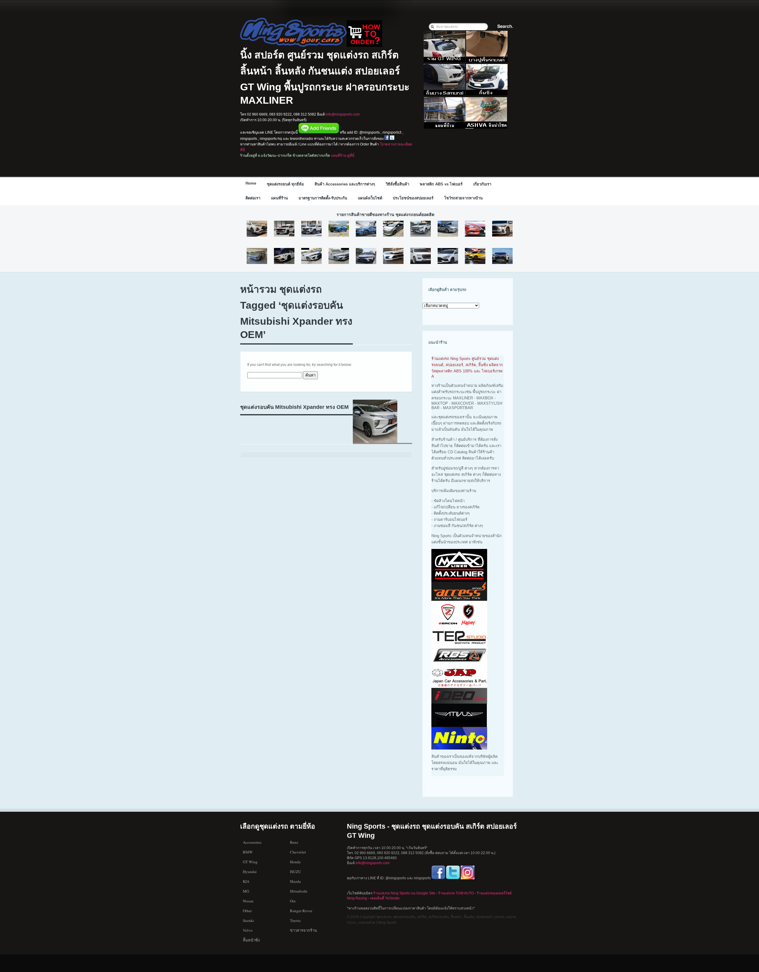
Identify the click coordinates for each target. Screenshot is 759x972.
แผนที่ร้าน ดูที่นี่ (342, 155)
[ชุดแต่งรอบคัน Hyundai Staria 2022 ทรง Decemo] (448, 229)
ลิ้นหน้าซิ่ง (251, 940)
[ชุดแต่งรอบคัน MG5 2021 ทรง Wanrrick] (475, 256)
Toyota (295, 920)
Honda (295, 861)
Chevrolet (298, 852)
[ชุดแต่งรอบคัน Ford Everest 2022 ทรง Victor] (366, 229)
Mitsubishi (298, 891)
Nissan (248, 901)
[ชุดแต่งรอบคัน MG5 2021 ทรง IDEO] (448, 256)
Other (247, 910)
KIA (246, 881)
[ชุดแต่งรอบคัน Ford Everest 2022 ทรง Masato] (339, 229)
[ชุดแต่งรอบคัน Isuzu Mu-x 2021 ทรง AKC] (420, 229)
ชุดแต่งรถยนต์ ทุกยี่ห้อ (285, 184)
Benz (294, 842)
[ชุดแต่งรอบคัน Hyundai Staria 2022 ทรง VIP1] (393, 229)
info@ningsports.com (343, 114)
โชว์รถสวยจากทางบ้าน (463, 198)
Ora (293, 901)
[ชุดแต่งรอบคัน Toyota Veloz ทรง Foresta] (257, 229)
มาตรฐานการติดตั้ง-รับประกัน (323, 198)
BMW (248, 852)
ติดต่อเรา (252, 198)
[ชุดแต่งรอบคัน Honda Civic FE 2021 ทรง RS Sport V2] (311, 256)
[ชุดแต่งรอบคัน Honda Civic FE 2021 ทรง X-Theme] (393, 256)
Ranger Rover (301, 910)
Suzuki (248, 920)
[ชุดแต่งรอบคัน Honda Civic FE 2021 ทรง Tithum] (366, 256)
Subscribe (512, 183)
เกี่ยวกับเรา (482, 184)
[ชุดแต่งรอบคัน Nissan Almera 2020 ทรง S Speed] (475, 229)
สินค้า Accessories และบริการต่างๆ (345, 184)
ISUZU (295, 871)
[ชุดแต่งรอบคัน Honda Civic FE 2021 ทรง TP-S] (284, 256)
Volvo (248, 930)
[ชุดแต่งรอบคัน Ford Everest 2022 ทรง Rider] (284, 229)
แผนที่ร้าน (279, 198)
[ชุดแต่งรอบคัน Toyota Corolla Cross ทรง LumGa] (502, 256)
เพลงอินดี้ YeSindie (385, 898)
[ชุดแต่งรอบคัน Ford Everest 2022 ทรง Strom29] (311, 229)
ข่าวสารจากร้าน (303, 930)
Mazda (295, 881)
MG (246, 891)
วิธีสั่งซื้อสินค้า (397, 184)
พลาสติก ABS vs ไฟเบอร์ (441, 184)
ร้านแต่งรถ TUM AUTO (456, 893)
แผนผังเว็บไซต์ (370, 198)
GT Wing (250, 861)
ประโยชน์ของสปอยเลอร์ (413, 198)
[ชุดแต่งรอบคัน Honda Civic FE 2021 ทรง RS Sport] (339, 256)
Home (250, 183)
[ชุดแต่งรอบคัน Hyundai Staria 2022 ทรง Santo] (257, 256)
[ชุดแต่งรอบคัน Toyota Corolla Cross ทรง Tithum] (502, 229)
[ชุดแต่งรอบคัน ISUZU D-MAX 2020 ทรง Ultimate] (420, 256)
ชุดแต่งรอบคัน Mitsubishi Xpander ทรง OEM (294, 407)
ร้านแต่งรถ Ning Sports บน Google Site (404, 893)
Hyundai (250, 871)
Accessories (252, 842)
